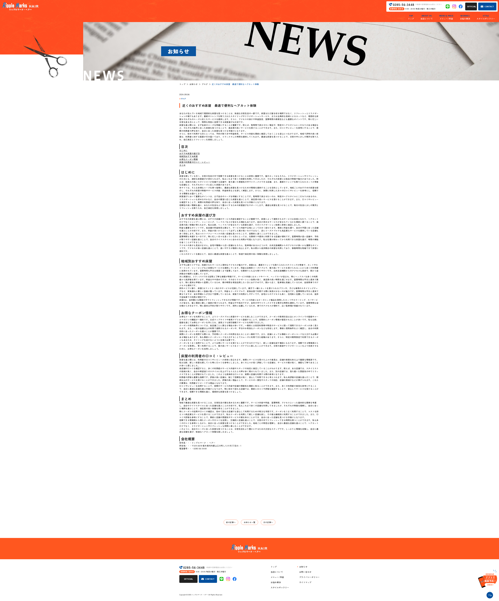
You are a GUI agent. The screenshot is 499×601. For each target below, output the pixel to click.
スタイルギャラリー (280, 587)
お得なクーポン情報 (188, 159)
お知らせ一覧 (249, 522)
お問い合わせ (305, 572)
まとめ (182, 165)
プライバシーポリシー (309, 577)
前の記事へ (231, 522)
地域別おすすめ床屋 (188, 156)
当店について (277, 572)
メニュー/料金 (277, 577)
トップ (182, 84)
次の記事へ (268, 522)
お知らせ (193, 84)
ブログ (205, 84)
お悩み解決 (276, 582)
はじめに (183, 150)
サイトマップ (305, 582)
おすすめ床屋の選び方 (189, 153)
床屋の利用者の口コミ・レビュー (194, 162)
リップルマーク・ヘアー (199, 595)
